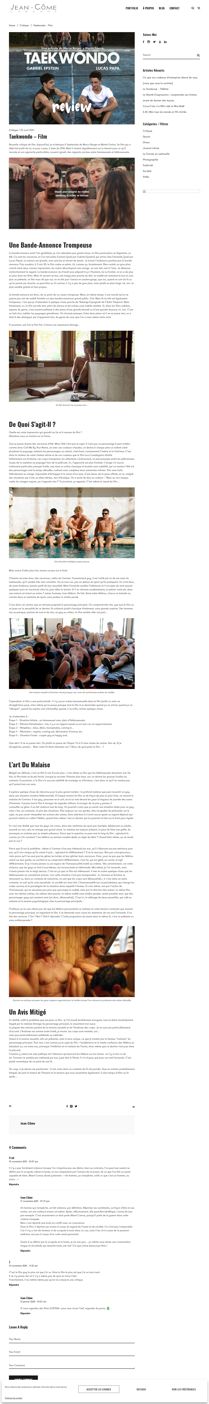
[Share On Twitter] (76, 1108)
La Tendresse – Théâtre (156, 91)
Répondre (14, 1186)
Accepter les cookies (99, 1389)
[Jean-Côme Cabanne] (33, 8)
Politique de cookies (13, 1398)
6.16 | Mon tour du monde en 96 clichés (164, 114)
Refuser (141, 1389)
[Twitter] (154, 44)
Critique (24, 25)
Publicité (148, 167)
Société (147, 173)
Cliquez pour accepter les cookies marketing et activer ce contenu (72, 195)
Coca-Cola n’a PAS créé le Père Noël (164, 108)
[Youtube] (160, 44)
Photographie (150, 161)
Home (12, 25)
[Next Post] (133, 1109)
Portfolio (132, 8)
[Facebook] (143, 44)
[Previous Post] (10, 1108)
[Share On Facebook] (67, 1108)
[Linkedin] (165, 44)
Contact (174, 8)
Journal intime (151, 150)
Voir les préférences (184, 1389)
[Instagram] (148, 44)
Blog (162, 8)
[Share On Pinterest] (71, 1108)
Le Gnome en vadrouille (156, 155)
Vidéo (146, 178)
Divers (146, 144)
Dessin (146, 138)
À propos (148, 8)
